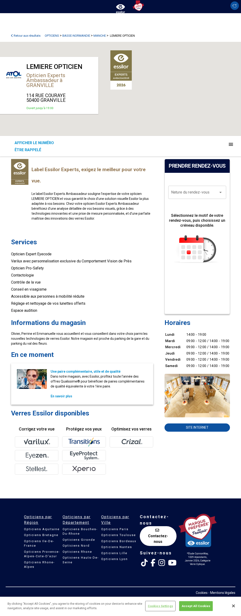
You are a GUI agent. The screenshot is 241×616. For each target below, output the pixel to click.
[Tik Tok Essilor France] (144, 563)
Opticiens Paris (115, 529)
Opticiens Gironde (79, 539)
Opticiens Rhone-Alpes (39, 565)
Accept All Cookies (196, 606)
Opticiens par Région (38, 520)
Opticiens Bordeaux (118, 541)
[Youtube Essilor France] (172, 563)
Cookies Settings (160, 606)
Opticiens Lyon (114, 559)
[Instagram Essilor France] (161, 563)
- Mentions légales (221, 593)
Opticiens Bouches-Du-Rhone (80, 531)
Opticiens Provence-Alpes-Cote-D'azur (42, 554)
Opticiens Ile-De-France (39, 543)
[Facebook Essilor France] (153, 563)
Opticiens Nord (76, 545)
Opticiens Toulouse (118, 535)
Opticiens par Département (77, 520)
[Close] (233, 606)
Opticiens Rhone (77, 551)
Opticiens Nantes (116, 547)
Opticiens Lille (114, 553)
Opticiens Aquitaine (42, 529)
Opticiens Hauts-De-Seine (81, 560)
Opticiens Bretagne (41, 535)
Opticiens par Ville (115, 520)
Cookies (202, 593)
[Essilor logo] (120, 7)
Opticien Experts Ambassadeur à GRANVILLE (45, 80)
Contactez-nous (158, 539)
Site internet (197, 427)
